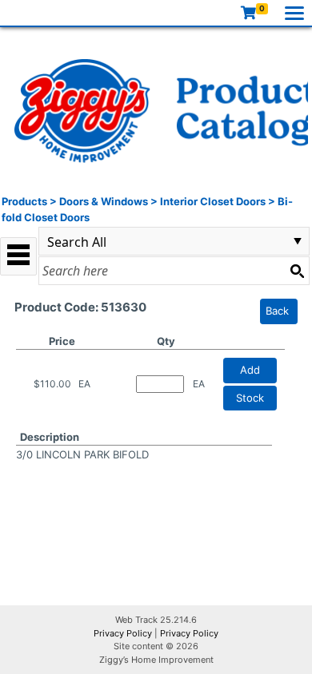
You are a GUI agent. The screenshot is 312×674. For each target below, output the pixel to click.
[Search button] (296, 270)
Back (277, 310)
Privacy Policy (123, 633)
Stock (250, 397)
